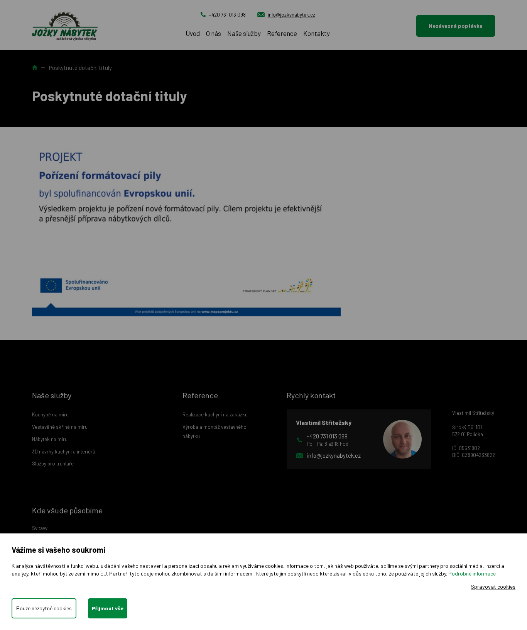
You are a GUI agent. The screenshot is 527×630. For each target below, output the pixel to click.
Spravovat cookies (493, 586)
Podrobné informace (472, 573)
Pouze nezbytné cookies (44, 608)
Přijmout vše (107, 608)
